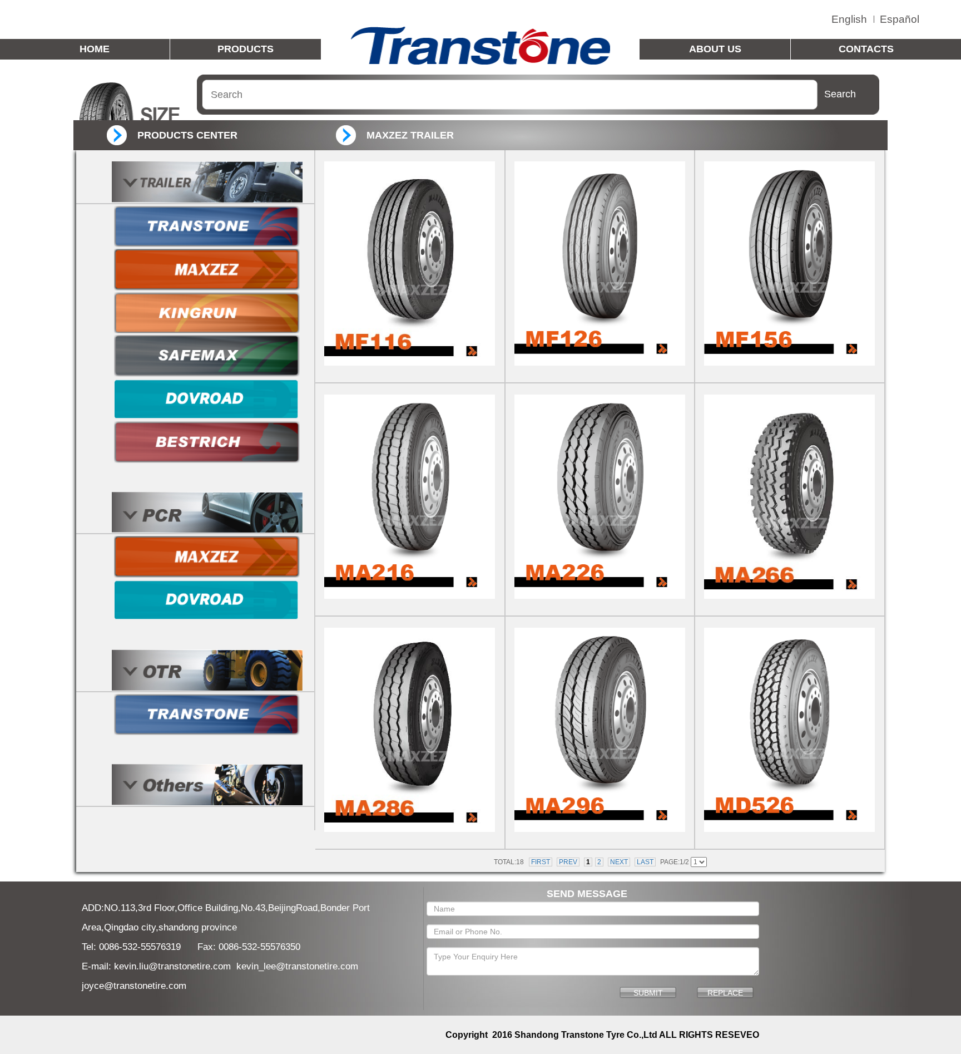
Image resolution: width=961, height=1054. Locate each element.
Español (899, 19)
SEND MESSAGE (587, 893)
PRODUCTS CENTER (187, 135)
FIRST (540, 862)
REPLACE (725, 992)
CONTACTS (866, 49)
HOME (95, 49)
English (849, 19)
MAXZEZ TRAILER (410, 135)
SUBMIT (648, 992)
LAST (645, 862)
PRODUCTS (245, 49)
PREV (568, 862)
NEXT (619, 862)
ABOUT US (715, 49)
